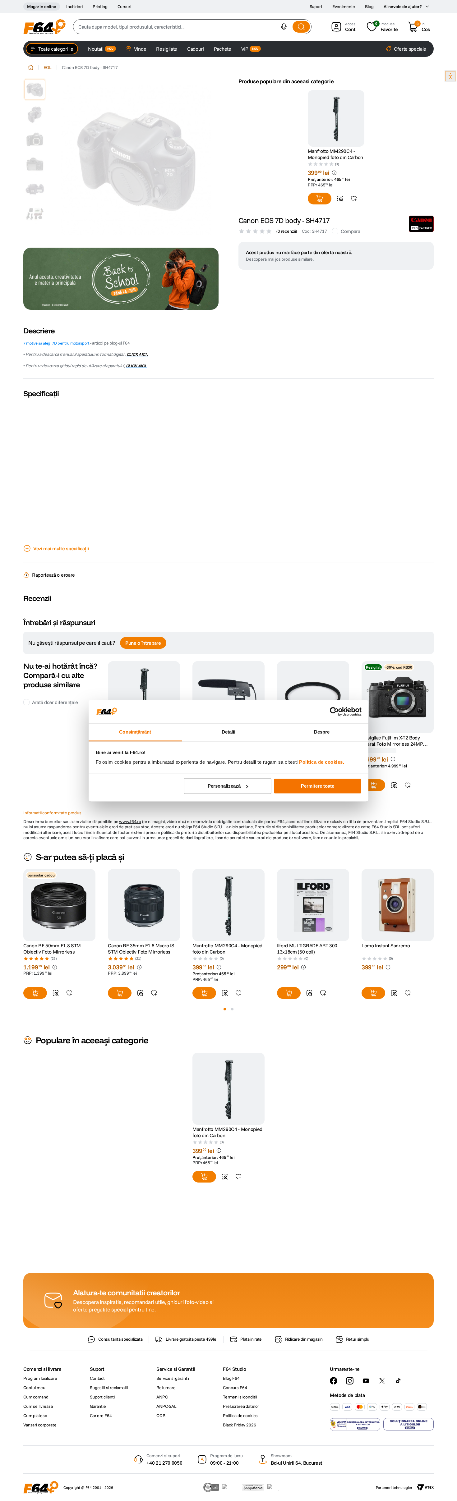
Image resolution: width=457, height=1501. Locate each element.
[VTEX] (425, 1487)
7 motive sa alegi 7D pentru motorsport (56, 343)
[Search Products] (301, 27)
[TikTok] (398, 1380)
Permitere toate (317, 786)
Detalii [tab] (229, 732)
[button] (284, 27)
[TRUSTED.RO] (211, 1487)
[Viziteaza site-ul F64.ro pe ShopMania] (253, 1487)
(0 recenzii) (286, 231)
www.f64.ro (130, 821)
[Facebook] (333, 1380)
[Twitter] (382, 1380)
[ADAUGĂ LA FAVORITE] (354, 199)
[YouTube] (366, 1380)
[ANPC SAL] (355, 1424)
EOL (48, 67)
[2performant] (276, 1487)
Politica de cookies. (321, 762)
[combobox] (192, 26)
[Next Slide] (433, 905)
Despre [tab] (322, 732)
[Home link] (30, 67)
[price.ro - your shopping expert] (230, 1487)
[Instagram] (349, 1380)
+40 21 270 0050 (164, 1463)
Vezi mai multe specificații (61, 548)
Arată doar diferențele (55, 702)
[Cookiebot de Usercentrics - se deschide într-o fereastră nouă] (334, 711)
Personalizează (224, 786)
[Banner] (121, 279)
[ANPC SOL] (408, 1424)
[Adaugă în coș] (319, 198)
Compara (350, 231)
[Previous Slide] (23, 905)
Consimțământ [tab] (135, 732)
